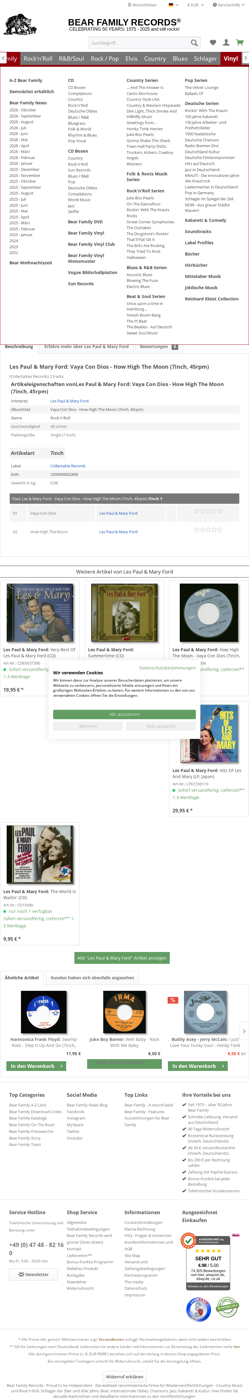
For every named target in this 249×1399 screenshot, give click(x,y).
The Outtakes (139, 227)
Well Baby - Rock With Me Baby (124, 1042)
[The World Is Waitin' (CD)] (39, 854)
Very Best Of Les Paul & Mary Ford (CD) (39, 653)
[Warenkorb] (240, 43)
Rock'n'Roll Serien (145, 191)
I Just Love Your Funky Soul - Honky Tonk (205, 1042)
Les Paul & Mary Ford (69, 401)
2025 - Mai (18, 211)
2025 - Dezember (24, 169)
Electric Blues (138, 286)
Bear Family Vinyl (86, 233)
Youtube (74, 1138)
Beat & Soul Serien (146, 296)
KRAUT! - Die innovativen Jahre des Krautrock (212, 178)
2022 (13, 252)
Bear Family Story (25, 1138)
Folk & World (79, 129)
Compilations (80, 93)
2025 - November (24, 175)
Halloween (136, 257)
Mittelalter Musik (203, 276)
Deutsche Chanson (202, 140)
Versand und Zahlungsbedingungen (144, 1265)
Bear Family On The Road (31, 1124)
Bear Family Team (25, 1144)
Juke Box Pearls (140, 134)
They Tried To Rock (144, 251)
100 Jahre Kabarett (201, 116)
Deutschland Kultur (202, 151)
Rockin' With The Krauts (148, 209)
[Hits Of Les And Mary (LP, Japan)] (208, 733)
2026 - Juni (18, 133)
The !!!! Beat (137, 321)
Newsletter (77, 1282)
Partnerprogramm (141, 1275)
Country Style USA (143, 99)
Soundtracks (198, 231)
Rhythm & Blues (82, 135)
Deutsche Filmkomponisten (210, 157)
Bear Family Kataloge (28, 1118)
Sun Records (79, 170)
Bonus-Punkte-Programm (90, 1262)
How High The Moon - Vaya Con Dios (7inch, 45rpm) (206, 653)
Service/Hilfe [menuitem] (228, 5)
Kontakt (74, 1249)
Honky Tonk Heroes (145, 128)
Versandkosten (111, 1339)
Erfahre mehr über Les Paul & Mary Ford (86, 346)
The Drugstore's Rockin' (148, 233)
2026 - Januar (20, 163)
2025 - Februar (22, 229)
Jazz (71, 205)
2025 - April (19, 217)
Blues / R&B (78, 117)
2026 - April (19, 145)
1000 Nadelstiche (200, 134)
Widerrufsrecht (80, 1288)
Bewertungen (158, 346)
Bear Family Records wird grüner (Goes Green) (89, 1239)
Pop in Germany (199, 192)
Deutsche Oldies (82, 111)
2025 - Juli (17, 199)
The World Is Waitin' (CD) (39, 894)
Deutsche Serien (202, 103)
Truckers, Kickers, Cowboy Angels (150, 155)
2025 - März (19, 222)
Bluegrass (76, 123)
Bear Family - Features (144, 1111)
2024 (13, 240)
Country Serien (142, 80)
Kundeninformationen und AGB (148, 1245)
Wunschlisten (144, 5)
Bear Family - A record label (148, 1105)
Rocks (132, 215)
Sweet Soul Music (142, 333)
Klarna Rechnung (139, 1229)
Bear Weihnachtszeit (30, 263)
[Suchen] (194, 43)
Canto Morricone (142, 93)
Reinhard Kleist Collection (212, 299)
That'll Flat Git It (141, 239)
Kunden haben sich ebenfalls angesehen (92, 978)
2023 (13, 246)
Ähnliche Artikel (22, 978)
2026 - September (25, 116)
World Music (79, 199)
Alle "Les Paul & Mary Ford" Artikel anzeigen (122, 958)
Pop (71, 182)
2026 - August (21, 121)
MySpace (75, 1124)
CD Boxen (77, 87)
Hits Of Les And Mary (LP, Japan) (206, 773)
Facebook (75, 1111)
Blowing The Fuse (142, 280)
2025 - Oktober (22, 181)
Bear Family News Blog (87, 1105)
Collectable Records (68, 466)
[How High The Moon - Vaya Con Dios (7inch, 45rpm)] (208, 613)
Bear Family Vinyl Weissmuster (86, 258)
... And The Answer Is (145, 87)
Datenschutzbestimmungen (167, 668)
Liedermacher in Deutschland (211, 187)
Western (134, 164)
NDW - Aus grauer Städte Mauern (207, 207)
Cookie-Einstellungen (143, 1222)
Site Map (132, 1255)
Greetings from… (142, 122)
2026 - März (19, 151)
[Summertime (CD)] (124, 613)
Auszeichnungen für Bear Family (146, 1121)
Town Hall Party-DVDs (146, 146)
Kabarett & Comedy (205, 220)
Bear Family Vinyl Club (91, 244)
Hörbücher (196, 265)
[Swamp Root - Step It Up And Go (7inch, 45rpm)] (43, 1012)
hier (237, 1346)
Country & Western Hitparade (153, 105)
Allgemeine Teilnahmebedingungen (88, 1226)
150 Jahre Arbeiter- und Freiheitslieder (205, 125)
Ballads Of (194, 93)
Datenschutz (135, 1288)
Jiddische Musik (201, 287)
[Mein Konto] (226, 43)
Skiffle (73, 211)
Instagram (76, 1118)
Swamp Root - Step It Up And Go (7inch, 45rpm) (43, 1042)
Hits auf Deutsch (200, 163)
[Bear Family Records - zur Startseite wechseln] (20, 25)
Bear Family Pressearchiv (31, 1131)
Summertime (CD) (111, 653)
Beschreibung (19, 346)
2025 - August (21, 193)
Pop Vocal (77, 141)
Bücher (192, 254)
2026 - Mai (18, 139)
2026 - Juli (17, 127)
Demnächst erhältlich (31, 91)
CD (71, 80)
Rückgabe (75, 1275)
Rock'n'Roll (78, 105)
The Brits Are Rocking (146, 245)
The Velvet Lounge (201, 87)
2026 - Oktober (22, 110)
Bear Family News (28, 103)
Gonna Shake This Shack (148, 140)
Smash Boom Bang (144, 315)
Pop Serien (196, 80)
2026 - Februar (22, 157)
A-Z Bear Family (25, 80)
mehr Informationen (120, 1062)
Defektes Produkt (82, 1268)
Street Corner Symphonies (150, 222)
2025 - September (25, 187)
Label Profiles (199, 243)
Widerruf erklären (124, 1377)
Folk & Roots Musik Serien (147, 176)
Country (75, 99)
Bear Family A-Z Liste (27, 1105)
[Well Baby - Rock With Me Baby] (124, 1012)
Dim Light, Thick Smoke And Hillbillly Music (152, 113)
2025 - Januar (20, 234)
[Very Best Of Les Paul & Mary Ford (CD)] (39, 613)
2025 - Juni (18, 205)
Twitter (73, 1131)
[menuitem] (145, 43)
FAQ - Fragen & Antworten (148, 1235)
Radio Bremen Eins (202, 145)
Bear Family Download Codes (35, 1111)
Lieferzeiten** (79, 1255)
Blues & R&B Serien (147, 267)
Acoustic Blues (139, 274)
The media (133, 1282)
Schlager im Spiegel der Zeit (209, 199)
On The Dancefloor (144, 204)
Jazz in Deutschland (202, 169)
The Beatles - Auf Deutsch (149, 327)
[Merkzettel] (213, 43)
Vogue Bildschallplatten (92, 272)
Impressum (134, 1295)
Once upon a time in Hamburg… (145, 306)
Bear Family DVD (85, 222)
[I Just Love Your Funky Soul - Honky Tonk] (205, 1012)
